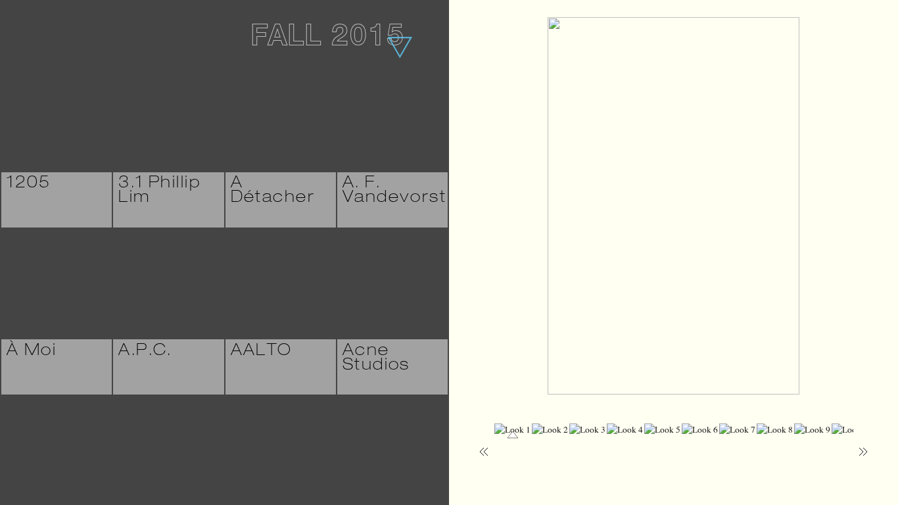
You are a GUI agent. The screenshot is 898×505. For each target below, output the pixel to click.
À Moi (32, 352)
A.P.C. (145, 352)
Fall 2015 (327, 38)
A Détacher (273, 191)
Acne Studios (376, 359)
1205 (29, 184)
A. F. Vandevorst (394, 191)
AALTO (262, 352)
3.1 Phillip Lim (159, 191)
